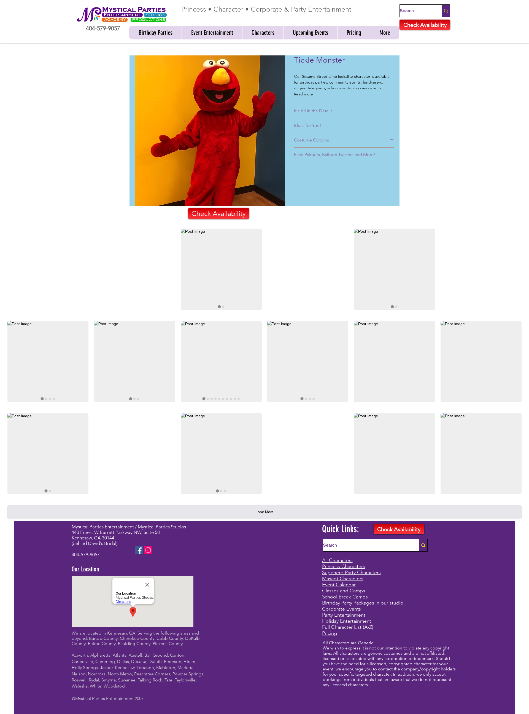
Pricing (329, 633)
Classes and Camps (343, 591)
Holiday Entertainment (346, 621)
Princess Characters (343, 566)
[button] (155, 32)
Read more (303, 94)
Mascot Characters (342, 579)
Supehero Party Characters (351, 572)
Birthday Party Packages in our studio (362, 603)
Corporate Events (341, 609)
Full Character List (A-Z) (347, 627)
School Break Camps (345, 597)
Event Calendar (339, 585)
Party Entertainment (343, 615)
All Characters (337, 560)
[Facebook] (139, 550)
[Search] (446, 11)
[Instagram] (148, 550)
